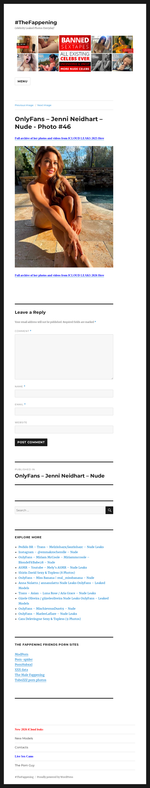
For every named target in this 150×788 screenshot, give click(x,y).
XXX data (21, 669)
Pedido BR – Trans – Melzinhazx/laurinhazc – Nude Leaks (61, 547)
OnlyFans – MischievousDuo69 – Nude (47, 608)
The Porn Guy (25, 765)
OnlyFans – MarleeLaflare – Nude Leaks (47, 614)
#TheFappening (36, 22)
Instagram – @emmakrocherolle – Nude (48, 552)
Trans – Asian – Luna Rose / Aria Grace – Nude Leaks (57, 593)
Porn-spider (24, 659)
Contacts (21, 747)
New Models (24, 738)
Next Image (44, 105)
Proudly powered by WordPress (55, 777)
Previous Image (24, 105)
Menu (23, 81)
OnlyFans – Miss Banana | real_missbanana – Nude (56, 578)
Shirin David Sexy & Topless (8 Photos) (46, 572)
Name (20, 386)
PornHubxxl (23, 664)
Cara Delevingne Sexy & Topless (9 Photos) (49, 619)
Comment (23, 331)
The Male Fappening (30, 675)
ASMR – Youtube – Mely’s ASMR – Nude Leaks (52, 567)
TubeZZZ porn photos (30, 680)
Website (21, 422)
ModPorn (21, 654)
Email (20, 404)
